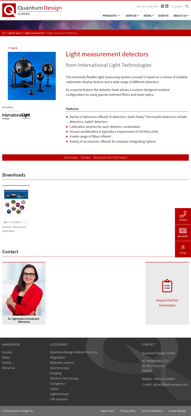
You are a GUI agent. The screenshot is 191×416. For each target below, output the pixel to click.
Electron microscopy (64, 378)
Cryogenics (57, 383)
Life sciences (59, 399)
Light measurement (34, 33)
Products (110, 15)
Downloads (71, 157)
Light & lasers (14, 33)
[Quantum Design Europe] (3, 33)
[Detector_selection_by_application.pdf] (15, 205)
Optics (54, 389)
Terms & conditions (152, 410)
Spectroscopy (59, 368)
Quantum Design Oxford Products (73, 352)
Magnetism (57, 357)
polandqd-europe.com (170, 384)
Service (7, 352)
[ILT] (16, 115)
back (13, 48)
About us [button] (180, 15)
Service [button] (131, 15)
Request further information (110, 157)
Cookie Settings (177, 410)
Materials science (62, 363)
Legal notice (107, 410)
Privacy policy (127, 410)
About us (8, 368)
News (6, 357)
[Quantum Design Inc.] (31, 10)
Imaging (55, 373)
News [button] (147, 15)
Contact (176, 6)
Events (163, 15)
